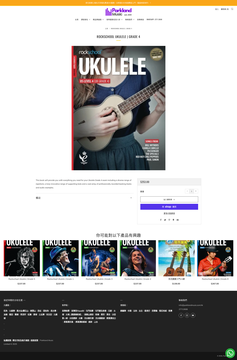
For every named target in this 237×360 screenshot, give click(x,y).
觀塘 (17, 314)
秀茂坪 (23, 314)
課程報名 (84, 19)
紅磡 (29, 314)
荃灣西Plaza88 (77, 311)
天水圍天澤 (89, 318)
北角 (135, 311)
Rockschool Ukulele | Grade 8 (215, 279)
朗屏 (90, 322)
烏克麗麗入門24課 (176, 279)
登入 (217, 9)
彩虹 (39, 311)
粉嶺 (97, 314)
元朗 (110, 311)
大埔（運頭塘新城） (74, 314)
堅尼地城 (163, 311)
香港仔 (147, 311)
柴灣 (170, 311)
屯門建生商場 (100, 311)
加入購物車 (21, 284)
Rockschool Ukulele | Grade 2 (138, 279)
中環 (129, 311)
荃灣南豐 (65, 311)
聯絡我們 (128, 19)
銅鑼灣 (123, 311)
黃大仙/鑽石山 (22, 311)
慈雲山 (33, 311)
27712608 (183, 309)
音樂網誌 (140, 19)
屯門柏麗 (89, 311)
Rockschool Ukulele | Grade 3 (99, 279)
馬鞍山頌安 (89, 314)
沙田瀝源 (73, 318)
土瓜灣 (41, 314)
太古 (141, 311)
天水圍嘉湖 (100, 318)
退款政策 (34, 340)
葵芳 (103, 314)
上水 (96, 322)
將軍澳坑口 (111, 318)
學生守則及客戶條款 (21, 340)
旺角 (5, 311)
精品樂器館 (97, 19)
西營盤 (154, 311)
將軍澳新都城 (81, 322)
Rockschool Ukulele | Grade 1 (60, 279)
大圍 (80, 318)
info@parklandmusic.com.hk (191, 305)
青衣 (108, 314)
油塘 (5, 314)
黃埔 (35, 314)
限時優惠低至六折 (113, 19)
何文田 (49, 314)
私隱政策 (7, 340)
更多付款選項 (169, 213)
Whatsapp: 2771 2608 (154, 19)
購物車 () (225, 9)
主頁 (77, 19)
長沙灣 (53, 311)
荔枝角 (46, 311)
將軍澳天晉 (69, 322)
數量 (142, 191)
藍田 (11, 314)
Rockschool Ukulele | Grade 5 (22, 279)
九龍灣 (12, 311)
